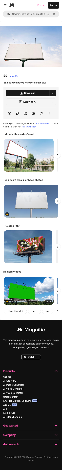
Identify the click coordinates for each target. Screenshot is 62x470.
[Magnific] (31, 330)
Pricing (41, 5)
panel (47, 311)
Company (9, 435)
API (5, 408)
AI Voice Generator (13, 392)
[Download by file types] (52, 93)
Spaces (7, 376)
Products (9, 371)
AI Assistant (9, 380)
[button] (31, 357)
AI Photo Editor (29, 126)
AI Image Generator (45, 123)
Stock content (10, 396)
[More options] (49, 113)
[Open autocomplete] (7, 14)
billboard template (15, 311)
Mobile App (9, 412)
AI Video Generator (13, 388)
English (31, 357)
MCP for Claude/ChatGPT (20, 400)
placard (34, 311)
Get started (10, 425)
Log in (53, 5)
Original (21, 28)
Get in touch (11, 444)
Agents (9, 404)
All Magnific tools (12, 416)
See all (30, 134)
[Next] (58, 155)
